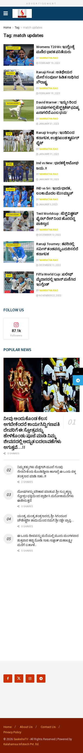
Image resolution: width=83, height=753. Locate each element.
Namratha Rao (48, 58)
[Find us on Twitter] (19, 678)
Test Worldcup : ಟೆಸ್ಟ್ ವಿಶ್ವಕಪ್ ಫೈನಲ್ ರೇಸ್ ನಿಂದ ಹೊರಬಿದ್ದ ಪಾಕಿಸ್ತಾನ (57, 218)
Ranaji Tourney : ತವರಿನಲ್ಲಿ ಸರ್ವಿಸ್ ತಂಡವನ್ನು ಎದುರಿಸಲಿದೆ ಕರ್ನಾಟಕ (57, 248)
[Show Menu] (5, 13)
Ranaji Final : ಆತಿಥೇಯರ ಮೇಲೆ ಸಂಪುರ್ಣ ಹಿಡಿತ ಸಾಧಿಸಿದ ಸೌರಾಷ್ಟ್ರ (57, 77)
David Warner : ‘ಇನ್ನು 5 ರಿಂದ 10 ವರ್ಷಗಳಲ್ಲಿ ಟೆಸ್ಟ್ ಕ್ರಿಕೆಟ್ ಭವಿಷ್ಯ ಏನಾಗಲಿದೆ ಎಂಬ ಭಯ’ (57, 107)
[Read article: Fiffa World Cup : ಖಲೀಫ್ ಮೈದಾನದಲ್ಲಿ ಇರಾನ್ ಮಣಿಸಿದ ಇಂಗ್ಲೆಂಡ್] (18, 282)
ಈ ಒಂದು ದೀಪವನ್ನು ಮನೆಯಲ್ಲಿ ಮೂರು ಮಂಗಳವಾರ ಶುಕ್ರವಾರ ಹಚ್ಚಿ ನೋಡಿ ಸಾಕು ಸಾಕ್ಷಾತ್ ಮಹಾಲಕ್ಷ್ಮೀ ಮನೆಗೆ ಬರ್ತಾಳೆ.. (48, 540)
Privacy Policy (12, 732)
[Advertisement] (41, 604)
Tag (17, 27)
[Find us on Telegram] (41, 678)
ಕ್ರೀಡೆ (9, 134)
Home (7, 27)
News (10, 73)
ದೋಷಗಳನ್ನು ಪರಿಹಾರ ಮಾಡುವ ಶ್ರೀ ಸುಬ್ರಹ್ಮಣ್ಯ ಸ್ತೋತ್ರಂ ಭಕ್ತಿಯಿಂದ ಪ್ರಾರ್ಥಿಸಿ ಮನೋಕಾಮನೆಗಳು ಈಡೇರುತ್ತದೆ (45, 496)
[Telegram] (78, 380)
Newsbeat (13, 48)
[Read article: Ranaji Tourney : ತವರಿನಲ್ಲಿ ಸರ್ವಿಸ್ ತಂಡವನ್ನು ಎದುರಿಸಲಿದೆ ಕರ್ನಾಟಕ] (18, 252)
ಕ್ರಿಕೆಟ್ (9, 164)
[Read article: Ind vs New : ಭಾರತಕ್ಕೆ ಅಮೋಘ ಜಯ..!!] (18, 171)
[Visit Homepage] (22, 13)
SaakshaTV (21, 739)
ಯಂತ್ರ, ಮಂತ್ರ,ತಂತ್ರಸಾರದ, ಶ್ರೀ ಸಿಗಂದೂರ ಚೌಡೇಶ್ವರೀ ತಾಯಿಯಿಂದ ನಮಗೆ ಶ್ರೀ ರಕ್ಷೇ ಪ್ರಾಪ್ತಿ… (45, 518)
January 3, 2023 (48, 204)
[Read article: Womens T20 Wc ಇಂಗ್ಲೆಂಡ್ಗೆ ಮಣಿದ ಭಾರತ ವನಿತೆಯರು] (18, 55)
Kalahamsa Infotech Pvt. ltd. (21, 744)
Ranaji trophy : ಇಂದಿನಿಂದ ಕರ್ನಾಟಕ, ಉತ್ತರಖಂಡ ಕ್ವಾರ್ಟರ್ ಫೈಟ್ (57, 137)
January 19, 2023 (48, 179)
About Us (26, 727)
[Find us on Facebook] (7, 678)
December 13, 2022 (49, 235)
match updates (32, 27)
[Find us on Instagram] (30, 678)
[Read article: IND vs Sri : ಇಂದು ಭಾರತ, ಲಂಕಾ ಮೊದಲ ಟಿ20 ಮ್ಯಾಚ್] (18, 196)
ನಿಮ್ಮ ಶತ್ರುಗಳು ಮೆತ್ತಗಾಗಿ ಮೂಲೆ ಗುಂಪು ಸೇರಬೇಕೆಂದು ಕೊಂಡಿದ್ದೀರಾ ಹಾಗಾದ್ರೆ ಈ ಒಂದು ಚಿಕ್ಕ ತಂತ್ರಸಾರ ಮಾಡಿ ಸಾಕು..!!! (46, 471)
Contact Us (48, 727)
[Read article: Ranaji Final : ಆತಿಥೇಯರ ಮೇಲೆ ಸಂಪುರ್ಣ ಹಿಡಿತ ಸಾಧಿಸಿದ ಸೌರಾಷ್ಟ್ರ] (18, 80)
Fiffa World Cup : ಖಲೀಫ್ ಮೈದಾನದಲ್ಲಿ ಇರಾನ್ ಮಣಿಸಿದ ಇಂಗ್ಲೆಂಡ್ (56, 279)
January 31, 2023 (48, 124)
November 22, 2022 (49, 295)
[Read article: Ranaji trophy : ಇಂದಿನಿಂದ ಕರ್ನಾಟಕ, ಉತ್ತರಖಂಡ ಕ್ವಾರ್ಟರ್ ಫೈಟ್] (18, 141)
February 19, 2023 (49, 63)
